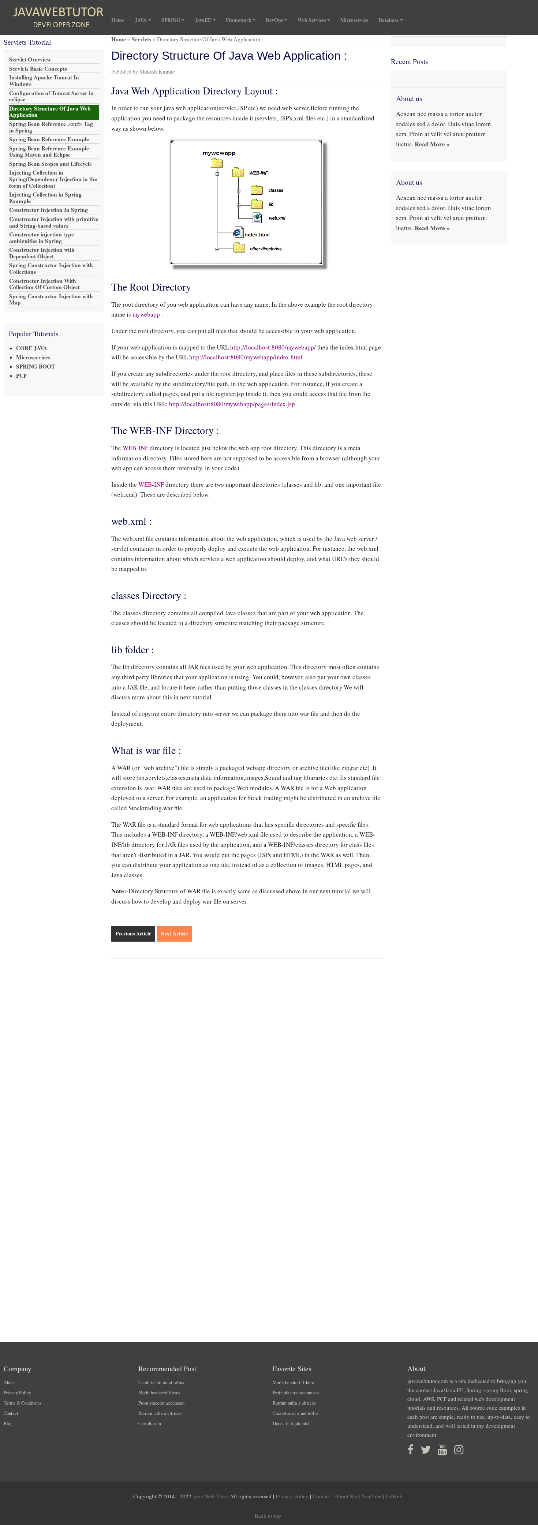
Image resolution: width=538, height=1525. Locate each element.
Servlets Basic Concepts (38, 68)
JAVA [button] (141, 20)
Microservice (354, 20)
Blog (8, 1423)
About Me (345, 1496)
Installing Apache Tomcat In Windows (44, 81)
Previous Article (133, 933)
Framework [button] (238, 20)
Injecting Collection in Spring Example (45, 198)
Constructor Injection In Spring (48, 210)
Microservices (33, 357)
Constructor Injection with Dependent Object (42, 253)
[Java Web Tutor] (58, 17)
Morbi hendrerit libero (159, 1393)
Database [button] (388, 20)
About (9, 1382)
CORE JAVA (31, 348)
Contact (11, 1413)
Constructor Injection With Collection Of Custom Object (44, 284)
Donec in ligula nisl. (292, 1423)
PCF (21, 375)
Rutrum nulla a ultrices (160, 1413)
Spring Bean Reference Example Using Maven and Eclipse (49, 151)
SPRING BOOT (35, 366)
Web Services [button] (312, 20)
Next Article (174, 933)
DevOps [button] (274, 20)
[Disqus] (247, 1060)
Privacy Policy (17, 1393)
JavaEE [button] (203, 20)
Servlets (141, 39)
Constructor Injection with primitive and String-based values (53, 222)
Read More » (432, 144)
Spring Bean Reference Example (49, 139)
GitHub (394, 1496)
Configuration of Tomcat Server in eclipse (51, 96)
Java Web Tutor (210, 1496)
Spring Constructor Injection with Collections (51, 269)
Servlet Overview (30, 59)
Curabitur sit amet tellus (161, 1382)
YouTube (371, 1496)
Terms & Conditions (22, 1403)
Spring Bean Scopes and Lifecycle (50, 163)
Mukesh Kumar (157, 71)
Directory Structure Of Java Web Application (50, 112)
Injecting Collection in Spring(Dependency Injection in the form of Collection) (53, 179)
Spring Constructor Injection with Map (51, 299)
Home (120, 20)
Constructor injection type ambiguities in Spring (41, 238)
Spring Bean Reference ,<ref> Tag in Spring (51, 127)
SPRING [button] (170, 20)
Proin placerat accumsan (161, 1403)
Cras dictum (149, 1423)
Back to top (268, 1515)
